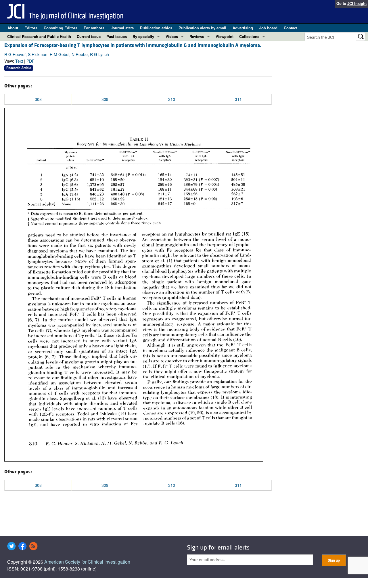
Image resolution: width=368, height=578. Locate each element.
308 (38, 99)
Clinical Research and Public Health (39, 36)
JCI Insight (357, 3)
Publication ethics (156, 27)
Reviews (196, 36)
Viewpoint (224, 36)
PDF (30, 61)
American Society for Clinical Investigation (87, 561)
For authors (94, 27)
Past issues (116, 36)
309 (104, 99)
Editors (30, 27)
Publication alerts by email (202, 27)
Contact (290, 27)
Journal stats (122, 27)
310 (171, 99)
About (12, 27)
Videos (172, 36)
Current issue (89, 36)
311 (238, 99)
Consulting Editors (60, 27)
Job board (268, 27)
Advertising (243, 27)
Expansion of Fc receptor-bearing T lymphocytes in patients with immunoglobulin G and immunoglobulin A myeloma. (132, 45)
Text (19, 61)
